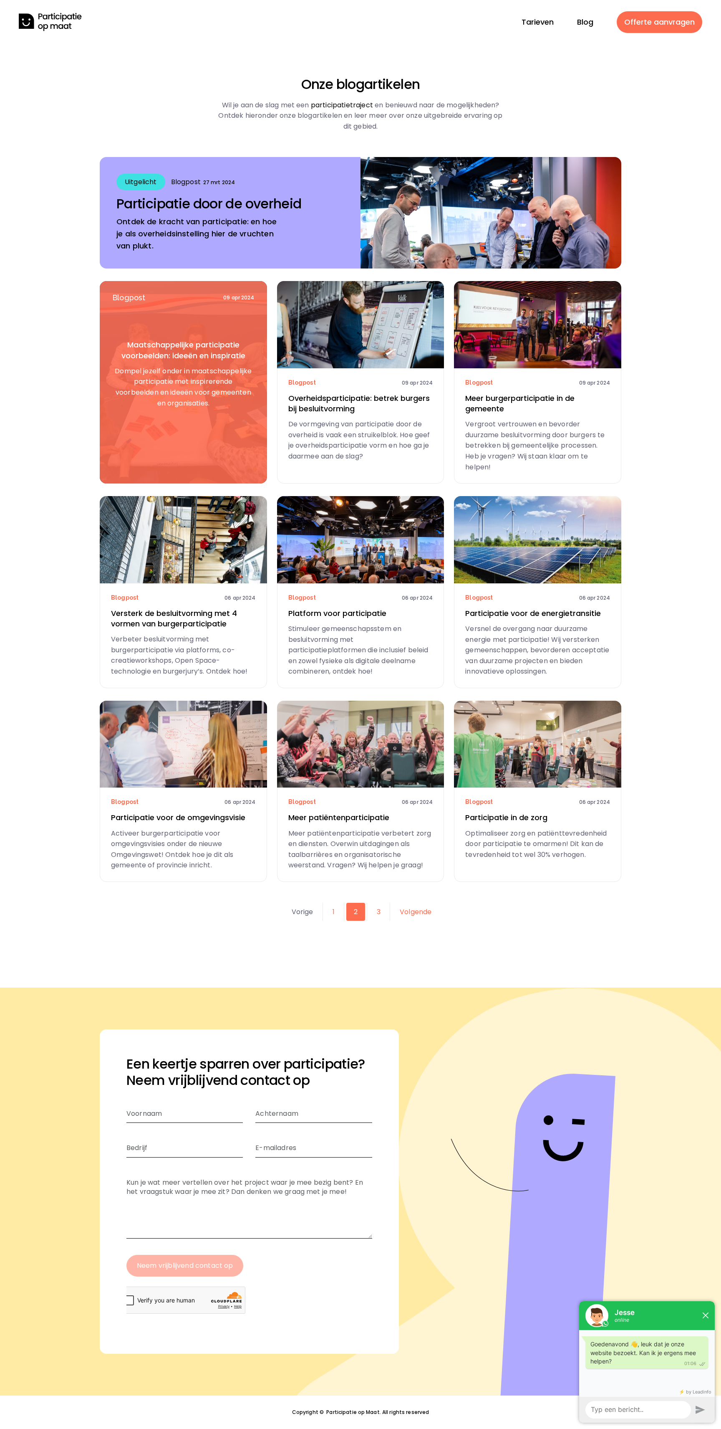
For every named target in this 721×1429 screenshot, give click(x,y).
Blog (585, 22)
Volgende (415, 912)
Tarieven (538, 22)
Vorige (302, 912)
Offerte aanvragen (659, 22)
